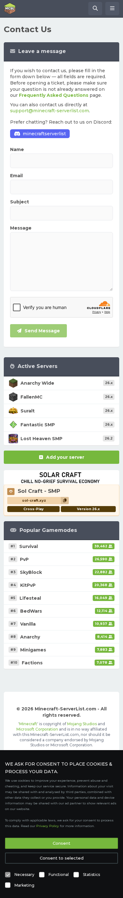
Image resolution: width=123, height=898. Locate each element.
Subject (19, 201)
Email (16, 175)
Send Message (42, 331)
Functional (59, 874)
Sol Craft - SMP (39, 491)
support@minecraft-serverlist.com (49, 111)
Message (21, 227)
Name (17, 149)
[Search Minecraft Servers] (95, 8)
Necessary (24, 874)
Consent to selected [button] (62, 857)
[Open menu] (112, 8)
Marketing (24, 885)
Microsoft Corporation (37, 729)
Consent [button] (61, 843)
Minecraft (28, 723)
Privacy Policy (47, 826)
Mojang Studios (82, 723)
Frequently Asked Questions (53, 95)
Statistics (91, 874)
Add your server (65, 457)
